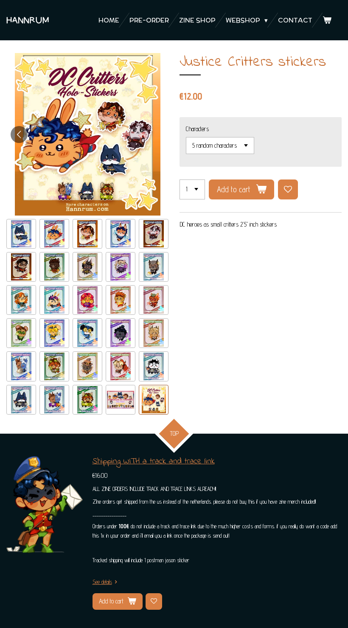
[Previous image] (19, 134)
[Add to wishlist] (288, 189)
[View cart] (327, 20)
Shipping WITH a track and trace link (154, 461)
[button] (21, 234)
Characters (197, 128)
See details (102, 581)
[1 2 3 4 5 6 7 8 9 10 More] (192, 189)
